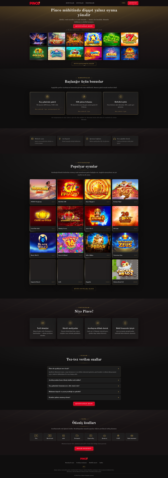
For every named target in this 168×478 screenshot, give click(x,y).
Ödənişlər (90, 3)
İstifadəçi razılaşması (81, 463)
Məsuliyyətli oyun (69, 463)
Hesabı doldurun (84, 448)
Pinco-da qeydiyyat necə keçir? (59, 368)
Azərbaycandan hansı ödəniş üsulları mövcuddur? (65, 380)
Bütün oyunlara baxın (84, 288)
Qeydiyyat (133, 3)
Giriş (123, 3)
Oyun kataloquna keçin (84, 63)
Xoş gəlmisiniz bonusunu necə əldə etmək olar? (64, 386)
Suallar (101, 463)
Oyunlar (79, 3)
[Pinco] (35, 3)
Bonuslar (70, 3)
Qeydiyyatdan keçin (84, 26)
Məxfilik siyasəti (93, 463)
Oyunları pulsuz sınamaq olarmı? (59, 397)
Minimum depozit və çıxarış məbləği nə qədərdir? (65, 391)
